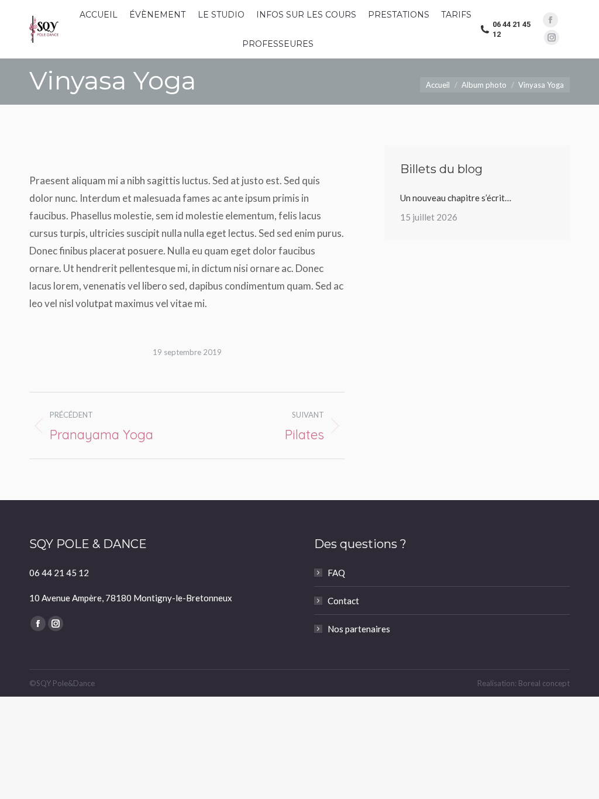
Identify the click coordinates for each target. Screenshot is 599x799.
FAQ (336, 572)
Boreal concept (544, 683)
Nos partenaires (359, 629)
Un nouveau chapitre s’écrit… (455, 197)
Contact (343, 600)
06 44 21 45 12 (512, 29)
